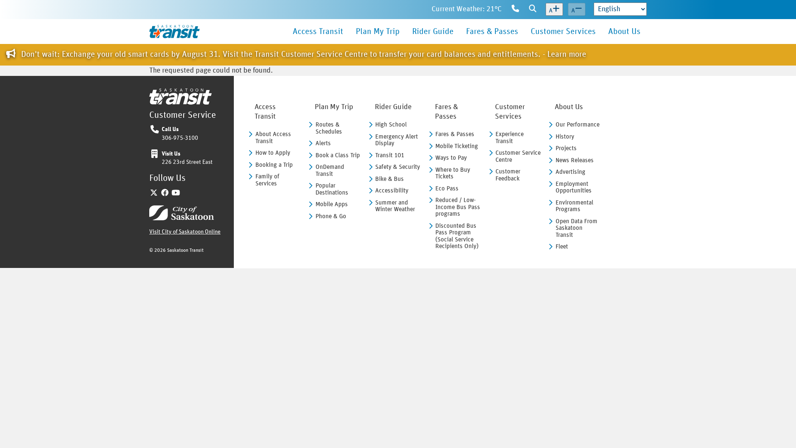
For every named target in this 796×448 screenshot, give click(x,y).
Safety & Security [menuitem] (397, 167)
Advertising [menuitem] (570, 172)
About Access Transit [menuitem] (273, 137)
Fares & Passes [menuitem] (492, 31)
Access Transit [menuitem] (318, 31)
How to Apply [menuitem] (272, 153)
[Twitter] (154, 193)
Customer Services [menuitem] (563, 31)
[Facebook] (165, 193)
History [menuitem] (565, 137)
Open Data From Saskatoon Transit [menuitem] (576, 228)
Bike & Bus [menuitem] (389, 179)
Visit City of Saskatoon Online (185, 232)
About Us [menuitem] (624, 31)
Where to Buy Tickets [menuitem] (452, 173)
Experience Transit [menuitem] (509, 137)
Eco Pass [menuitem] (447, 188)
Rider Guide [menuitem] (433, 31)
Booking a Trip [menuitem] (274, 165)
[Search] (532, 9)
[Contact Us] (515, 9)
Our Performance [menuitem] (577, 125)
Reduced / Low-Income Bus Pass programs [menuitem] (457, 207)
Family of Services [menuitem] (267, 180)
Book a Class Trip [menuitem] (337, 155)
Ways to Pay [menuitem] (451, 158)
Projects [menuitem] (566, 148)
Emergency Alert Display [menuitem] (396, 140)
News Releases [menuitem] (575, 160)
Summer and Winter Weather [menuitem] (395, 206)
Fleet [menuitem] (562, 246)
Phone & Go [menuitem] (330, 216)
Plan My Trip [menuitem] (378, 31)
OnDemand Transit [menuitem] (329, 170)
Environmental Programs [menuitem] (574, 206)
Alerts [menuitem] (323, 143)
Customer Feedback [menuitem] (507, 175)
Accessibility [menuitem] (391, 190)
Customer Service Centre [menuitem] (518, 156)
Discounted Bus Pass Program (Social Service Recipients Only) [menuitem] (456, 236)
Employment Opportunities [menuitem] (574, 187)
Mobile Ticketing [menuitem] (456, 146)
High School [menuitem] (391, 125)
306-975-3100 (180, 138)
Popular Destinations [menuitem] (331, 189)
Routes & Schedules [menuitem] (328, 128)
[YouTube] (176, 193)
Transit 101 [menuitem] (389, 155)
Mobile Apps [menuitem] (331, 204)
